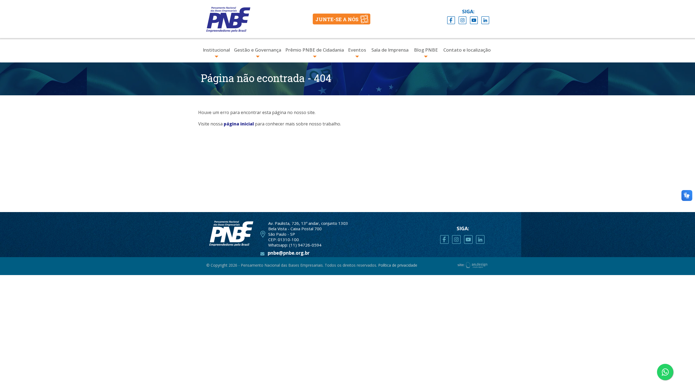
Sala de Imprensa (390, 50)
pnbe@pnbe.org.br (288, 253)
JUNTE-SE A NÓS (336, 19)
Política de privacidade (397, 265)
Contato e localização (467, 50)
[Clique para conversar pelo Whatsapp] (665, 372)
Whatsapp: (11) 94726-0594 (294, 245)
